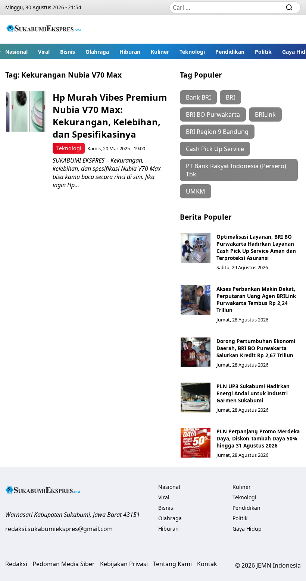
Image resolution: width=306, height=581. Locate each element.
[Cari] (289, 7)
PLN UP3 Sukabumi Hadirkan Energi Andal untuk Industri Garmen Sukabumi (253, 393)
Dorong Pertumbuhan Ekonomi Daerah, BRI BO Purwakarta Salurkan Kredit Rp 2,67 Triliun (255, 348)
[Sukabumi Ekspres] (43, 29)
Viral (44, 51)
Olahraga (97, 51)
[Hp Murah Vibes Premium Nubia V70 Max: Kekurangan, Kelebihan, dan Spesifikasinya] (26, 111)
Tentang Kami (172, 564)
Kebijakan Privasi (124, 564)
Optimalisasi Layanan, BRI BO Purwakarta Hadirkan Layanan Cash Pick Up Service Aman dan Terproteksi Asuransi (256, 247)
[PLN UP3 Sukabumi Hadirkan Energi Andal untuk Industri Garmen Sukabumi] (195, 397)
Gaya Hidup (247, 528)
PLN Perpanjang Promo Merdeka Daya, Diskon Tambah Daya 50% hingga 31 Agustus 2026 (258, 438)
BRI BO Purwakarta (213, 114)
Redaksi (16, 564)
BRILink (265, 114)
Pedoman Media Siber (63, 564)
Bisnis (67, 51)
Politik (263, 51)
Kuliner (160, 51)
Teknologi (192, 51)
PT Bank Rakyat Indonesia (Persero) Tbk (236, 170)
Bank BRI (198, 97)
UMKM (195, 191)
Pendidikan (229, 51)
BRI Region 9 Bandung (217, 132)
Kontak (207, 564)
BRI (230, 97)
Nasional (16, 51)
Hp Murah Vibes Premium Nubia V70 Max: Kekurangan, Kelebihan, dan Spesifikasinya (110, 115)
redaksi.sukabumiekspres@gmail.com (59, 529)
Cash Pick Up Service (215, 149)
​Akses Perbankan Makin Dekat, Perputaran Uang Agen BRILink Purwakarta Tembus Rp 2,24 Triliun (256, 299)
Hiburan (129, 51)
